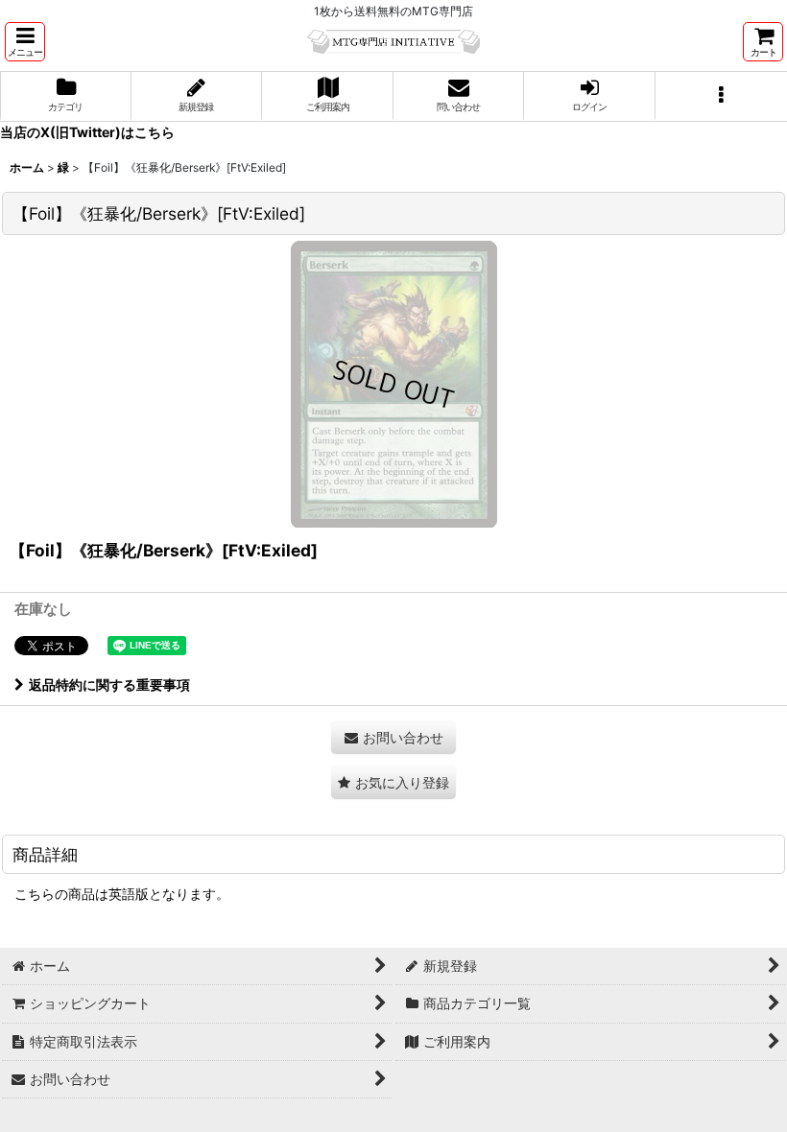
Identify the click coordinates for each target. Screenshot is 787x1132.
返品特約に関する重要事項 (109, 684)
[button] (25, 41)
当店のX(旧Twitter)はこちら (87, 132)
